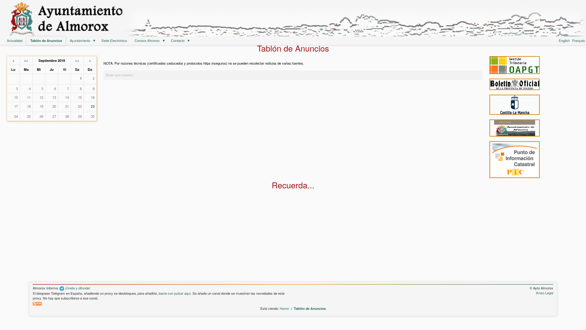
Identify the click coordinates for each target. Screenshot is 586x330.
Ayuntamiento (80, 40)
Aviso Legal (544, 292)
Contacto (177, 40)
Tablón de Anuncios (46, 40)
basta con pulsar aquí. (175, 293)
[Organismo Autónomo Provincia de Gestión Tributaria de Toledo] (514, 65)
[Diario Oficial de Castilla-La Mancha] (514, 104)
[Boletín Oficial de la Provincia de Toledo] (514, 84)
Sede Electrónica (114, 40)
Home (284, 308)
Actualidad (14, 40)
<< (26, 60)
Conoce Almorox (147, 40)
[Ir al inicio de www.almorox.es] (293, 18)
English (564, 40)
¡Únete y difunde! (77, 288)
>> (77, 60)
